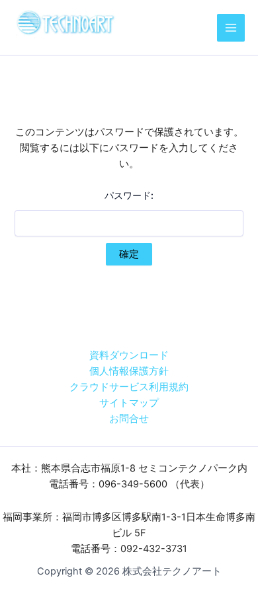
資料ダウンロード (129, 355)
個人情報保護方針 (129, 371)
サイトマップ (129, 403)
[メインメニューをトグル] (231, 28)
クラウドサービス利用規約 (129, 387)
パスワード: (129, 195)
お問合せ (129, 419)
